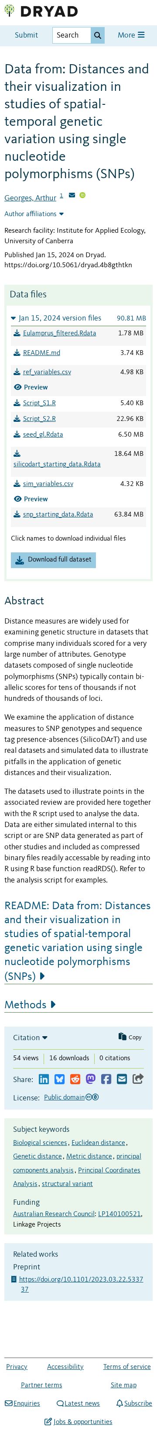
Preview (36, 387)
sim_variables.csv (48, 484)
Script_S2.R (39, 419)
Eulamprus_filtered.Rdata (59, 333)
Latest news (82, 1403)
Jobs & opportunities (83, 1422)
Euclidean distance (98, 1143)
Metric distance (89, 1156)
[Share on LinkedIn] (44, 1079)
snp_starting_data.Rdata (58, 514)
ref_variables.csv (47, 372)
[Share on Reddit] (75, 1079)
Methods (25, 1005)
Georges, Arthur (30, 198)
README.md (41, 353)
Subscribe (138, 1403)
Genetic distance (37, 1156)
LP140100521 (119, 1214)
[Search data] (98, 35)
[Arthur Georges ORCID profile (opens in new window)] (82, 196)
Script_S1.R (39, 403)
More (127, 35)
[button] (78, 318)
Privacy (16, 1367)
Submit (26, 35)
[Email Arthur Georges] (72, 196)
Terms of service (127, 1367)
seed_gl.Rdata (43, 434)
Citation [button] (26, 1038)
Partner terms (41, 1385)
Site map (124, 1385)
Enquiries (27, 1403)
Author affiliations (30, 214)
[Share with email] (122, 1079)
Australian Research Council (54, 1214)
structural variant (67, 1184)
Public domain (64, 1097)
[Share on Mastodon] (90, 1079)
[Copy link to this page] (138, 1080)
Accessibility (65, 1367)
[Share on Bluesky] (60, 1079)
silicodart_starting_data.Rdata (57, 464)
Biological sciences (40, 1143)
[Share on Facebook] (106, 1079)
